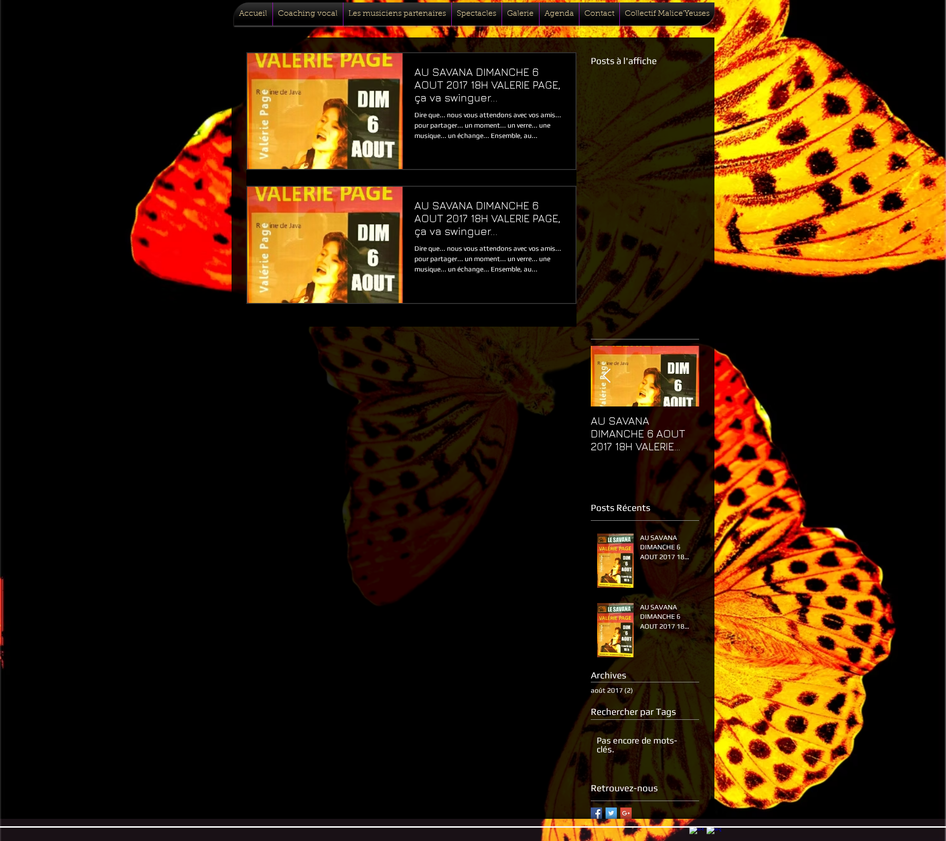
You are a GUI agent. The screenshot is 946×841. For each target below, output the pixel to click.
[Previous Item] (606, 376)
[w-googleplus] (714, 833)
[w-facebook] (696, 833)
